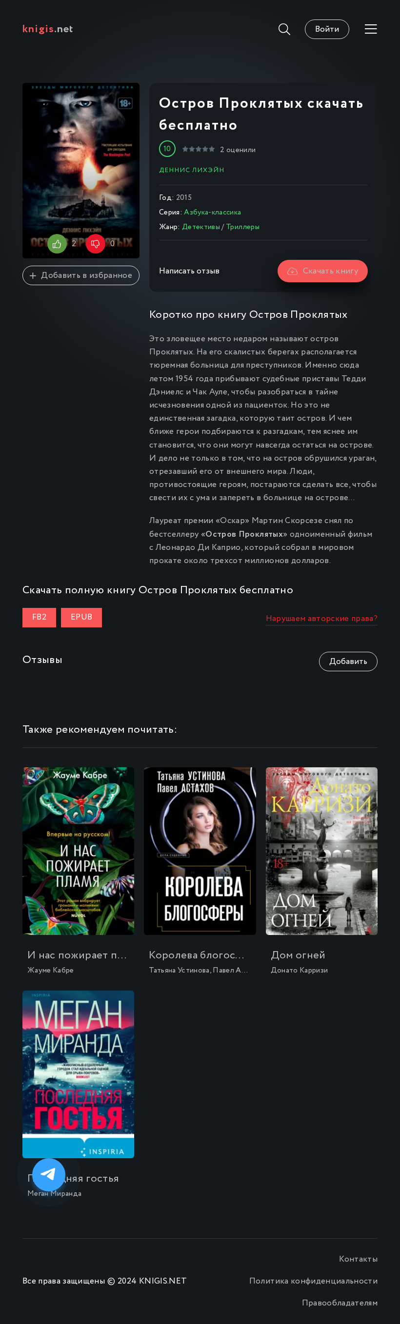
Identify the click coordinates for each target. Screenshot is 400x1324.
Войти (327, 29)
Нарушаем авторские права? (322, 619)
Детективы (201, 227)
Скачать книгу (330, 271)
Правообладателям (340, 1303)
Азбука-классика (212, 212)
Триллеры (243, 227)
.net (48, 29)
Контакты (358, 1259)
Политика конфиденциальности (313, 1281)
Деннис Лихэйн (191, 170)
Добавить (348, 662)
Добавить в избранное (86, 276)
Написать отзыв (189, 271)
